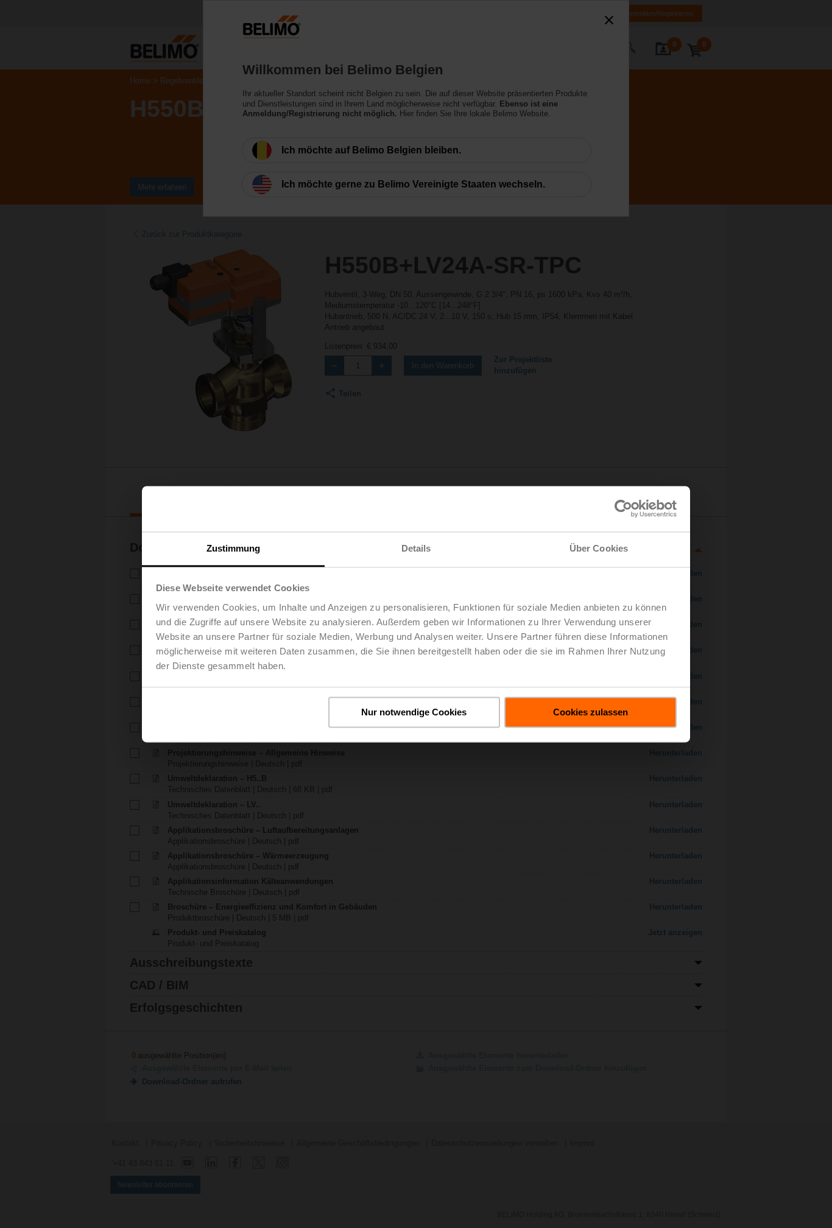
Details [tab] (416, 548)
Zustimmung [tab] (233, 548)
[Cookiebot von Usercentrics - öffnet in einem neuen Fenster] (623, 508)
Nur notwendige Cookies (414, 712)
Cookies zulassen (590, 712)
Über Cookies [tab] (598, 548)
